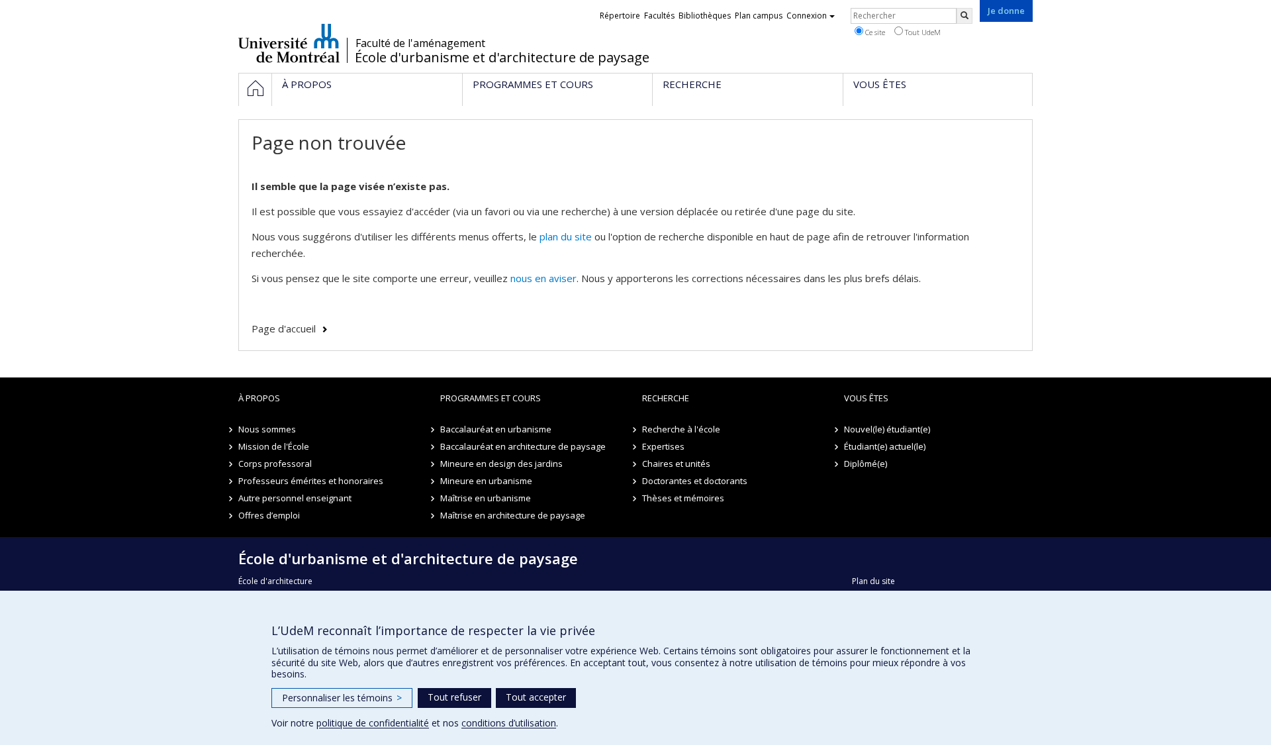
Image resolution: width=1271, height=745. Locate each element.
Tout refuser (454, 697)
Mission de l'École (273, 446)
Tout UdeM (922, 32)
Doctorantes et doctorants (694, 481)
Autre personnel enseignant (295, 498)
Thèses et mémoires (683, 498)
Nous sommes (267, 429)
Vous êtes (866, 398)
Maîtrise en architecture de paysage (512, 515)
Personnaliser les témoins (342, 697)
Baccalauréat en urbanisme (495, 429)
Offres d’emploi (269, 515)
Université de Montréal (289, 43)
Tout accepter (536, 697)
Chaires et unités (676, 464)
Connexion (806, 15)
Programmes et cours (490, 398)
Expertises (663, 446)
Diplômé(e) (865, 464)
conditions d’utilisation (508, 723)
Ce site (874, 32)
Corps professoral (275, 464)
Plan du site (873, 581)
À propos (259, 398)
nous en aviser (543, 278)
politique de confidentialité (372, 723)
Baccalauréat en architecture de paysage (523, 446)
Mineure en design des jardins (501, 464)
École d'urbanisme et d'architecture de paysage (502, 57)
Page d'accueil (284, 328)
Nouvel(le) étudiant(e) (887, 429)
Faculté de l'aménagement (420, 43)
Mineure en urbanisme (486, 481)
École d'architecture (275, 581)
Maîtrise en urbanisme (485, 498)
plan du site (566, 236)
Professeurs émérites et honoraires (310, 481)
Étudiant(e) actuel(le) (884, 446)
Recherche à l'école (681, 429)
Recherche (665, 398)
